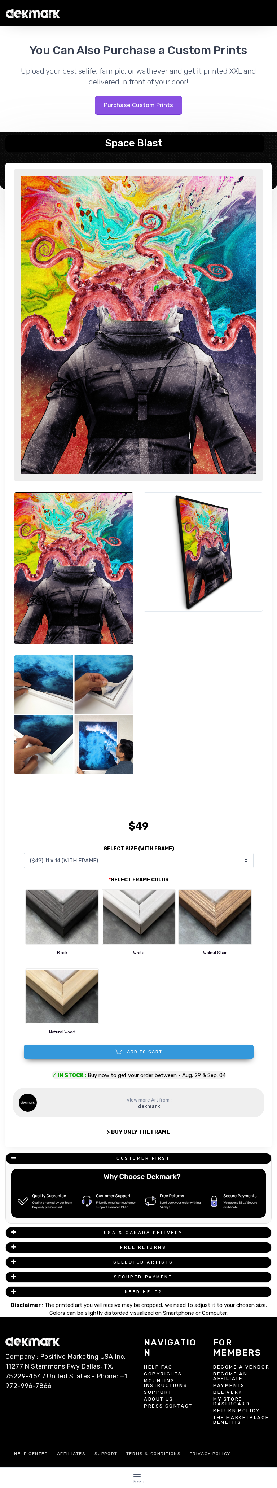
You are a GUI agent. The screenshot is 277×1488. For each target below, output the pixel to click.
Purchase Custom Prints (138, 105)
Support (158, 1392)
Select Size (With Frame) (139, 849)
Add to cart (143, 1051)
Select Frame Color (139, 880)
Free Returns (143, 1247)
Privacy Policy (210, 1453)
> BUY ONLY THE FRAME (138, 1132)
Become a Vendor (241, 1367)
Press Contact (168, 1406)
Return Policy (236, 1410)
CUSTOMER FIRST (143, 1158)
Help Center (31, 1453)
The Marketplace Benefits (241, 1419)
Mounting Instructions (165, 1383)
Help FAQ (158, 1367)
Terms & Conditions (153, 1453)
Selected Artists (143, 1262)
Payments (229, 1385)
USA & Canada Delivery (143, 1232)
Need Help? (143, 1291)
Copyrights (163, 1373)
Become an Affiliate (230, 1376)
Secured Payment (143, 1276)
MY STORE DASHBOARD (231, 1401)
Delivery (228, 1392)
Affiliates (71, 1453)
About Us (158, 1399)
